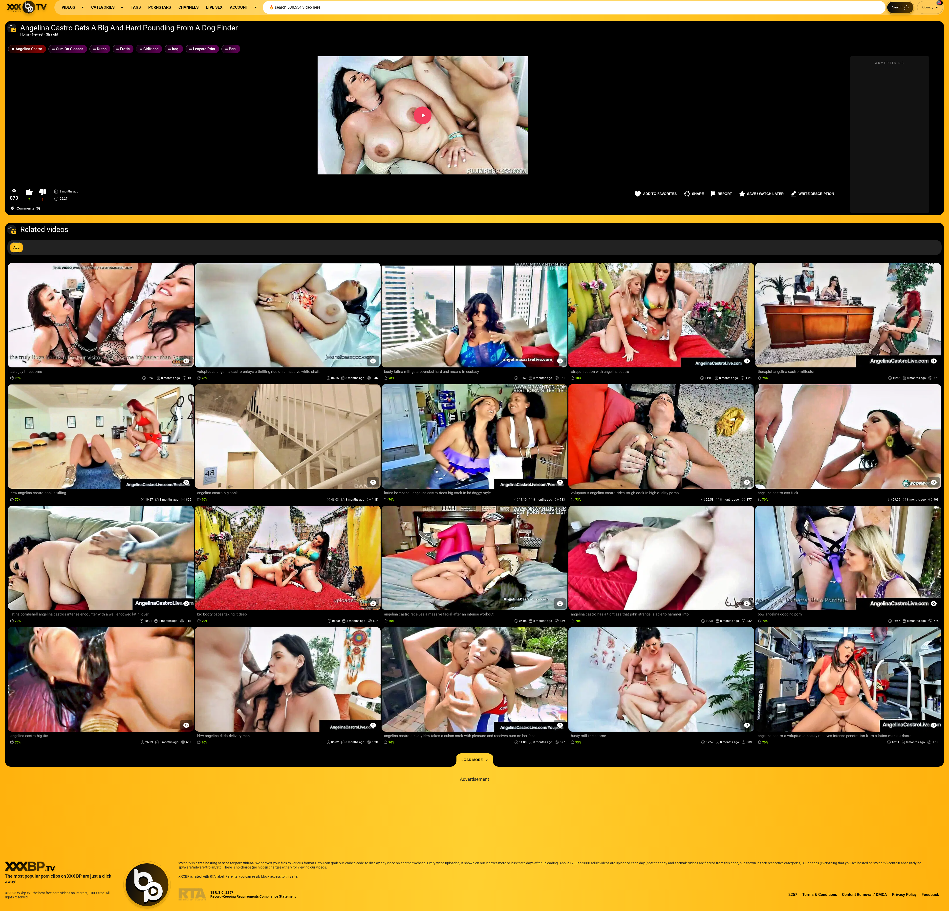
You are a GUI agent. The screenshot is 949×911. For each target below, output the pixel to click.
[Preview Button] (186, 361)
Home (24, 34)
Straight (52, 34)
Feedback (930, 894)
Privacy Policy (904, 894)
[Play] (422, 115)
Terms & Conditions (819, 894)
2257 (792, 894)
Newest (37, 34)
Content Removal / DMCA (864, 894)
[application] (423, 115)
